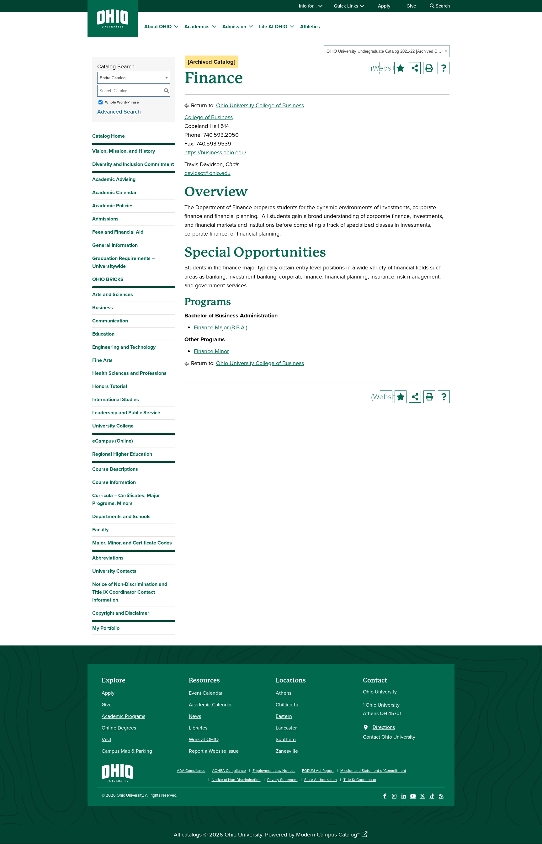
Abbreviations (108, 557)
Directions (384, 727)
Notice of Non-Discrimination (236, 779)
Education (103, 333)
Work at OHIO (204, 739)
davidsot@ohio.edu (207, 173)
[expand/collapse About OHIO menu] (176, 26)
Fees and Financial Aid (117, 232)
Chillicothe (288, 704)
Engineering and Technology (124, 347)
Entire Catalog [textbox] (112, 78)
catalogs (192, 834)
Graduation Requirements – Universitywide (123, 262)
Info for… (308, 6)
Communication (110, 320)
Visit (106, 739)
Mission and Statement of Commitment (373, 770)
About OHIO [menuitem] (158, 26)
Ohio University (130, 795)
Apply (384, 6)
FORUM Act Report (318, 770)
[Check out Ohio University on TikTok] (432, 796)
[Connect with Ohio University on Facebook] (385, 796)
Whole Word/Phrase (122, 102)
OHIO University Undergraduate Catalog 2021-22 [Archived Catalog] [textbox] (385, 51)
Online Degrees (119, 727)
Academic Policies (113, 205)
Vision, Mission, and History (123, 151)
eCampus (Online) (112, 440)
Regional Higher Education (122, 454)
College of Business (208, 117)
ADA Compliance (191, 770)
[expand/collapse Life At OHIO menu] (292, 26)
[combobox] (386, 51)
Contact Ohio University (389, 736)
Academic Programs (123, 716)
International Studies (115, 399)
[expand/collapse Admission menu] (250, 26)
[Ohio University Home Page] (117, 772)
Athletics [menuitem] (310, 26)
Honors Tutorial (109, 386)
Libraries (198, 727)
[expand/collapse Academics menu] (214, 26)
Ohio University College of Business (260, 105)
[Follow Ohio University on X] (422, 796)
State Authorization (320, 779)
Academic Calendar (114, 192)
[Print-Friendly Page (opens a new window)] (429, 68)
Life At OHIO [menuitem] (273, 26)
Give (411, 6)
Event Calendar (205, 692)
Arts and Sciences (112, 294)
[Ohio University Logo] (112, 25)
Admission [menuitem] (234, 26)
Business (102, 307)
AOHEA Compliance (229, 770)
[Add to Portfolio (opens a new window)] (400, 68)
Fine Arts (102, 360)
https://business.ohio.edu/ (215, 152)
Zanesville (287, 750)
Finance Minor (211, 351)
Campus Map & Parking (127, 750)
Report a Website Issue (214, 750)
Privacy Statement (282, 779)
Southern (286, 739)
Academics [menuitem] (197, 26)
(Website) (386, 67)
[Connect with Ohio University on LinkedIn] (403, 796)
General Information (115, 245)
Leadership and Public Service (126, 412)
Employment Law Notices (273, 770)
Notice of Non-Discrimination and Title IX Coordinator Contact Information (129, 592)
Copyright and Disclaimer (120, 613)
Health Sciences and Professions (129, 373)
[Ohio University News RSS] (441, 796)
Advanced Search (119, 111)
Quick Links (346, 6)
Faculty (100, 529)
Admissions (105, 218)
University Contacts (114, 571)
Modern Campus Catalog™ (327, 834)
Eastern (284, 716)
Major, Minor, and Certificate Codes (132, 542)
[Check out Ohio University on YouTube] (413, 796)
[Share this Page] (415, 68)
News (195, 716)
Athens (283, 692)
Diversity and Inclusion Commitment (133, 164)
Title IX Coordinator (359, 779)
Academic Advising (114, 179)
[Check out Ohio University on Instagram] (394, 796)
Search (442, 6)
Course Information (114, 482)
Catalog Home (108, 136)
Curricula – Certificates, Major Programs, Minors (126, 499)
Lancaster (286, 727)
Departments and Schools (121, 516)
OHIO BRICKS (108, 279)
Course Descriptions (115, 469)
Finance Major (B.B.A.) (220, 327)
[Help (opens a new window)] (443, 68)
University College (113, 425)
